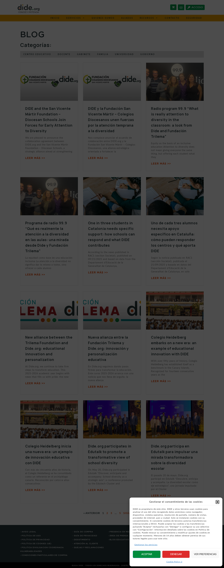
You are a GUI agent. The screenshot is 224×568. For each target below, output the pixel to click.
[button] (217, 502)
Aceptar (146, 554)
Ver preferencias (205, 554)
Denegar (176, 554)
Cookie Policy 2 (174, 562)
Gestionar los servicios (145, 545)
